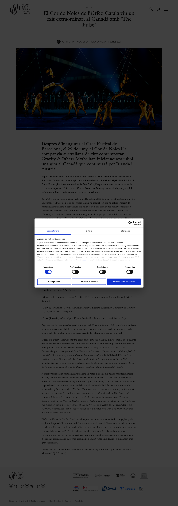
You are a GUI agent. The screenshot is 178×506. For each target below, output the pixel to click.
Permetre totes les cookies (124, 282)
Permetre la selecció (89, 282)
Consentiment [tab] (53, 231)
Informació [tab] (125, 231)
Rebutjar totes (54, 282)
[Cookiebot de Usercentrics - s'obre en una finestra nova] (130, 223)
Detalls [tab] (89, 231)
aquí (85, 260)
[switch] (75, 272)
